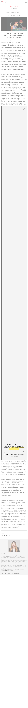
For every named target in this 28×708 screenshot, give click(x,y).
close (24, 109)
